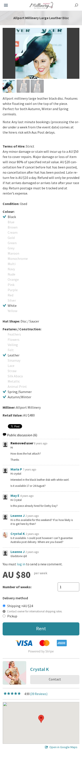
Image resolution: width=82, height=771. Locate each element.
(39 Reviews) (38, 694)
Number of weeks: (17, 587)
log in (21, 564)
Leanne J (17, 515)
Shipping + (20, 606)
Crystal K (17, 533)
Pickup (12, 616)
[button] (41, 719)
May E (14, 495)
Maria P (16, 469)
